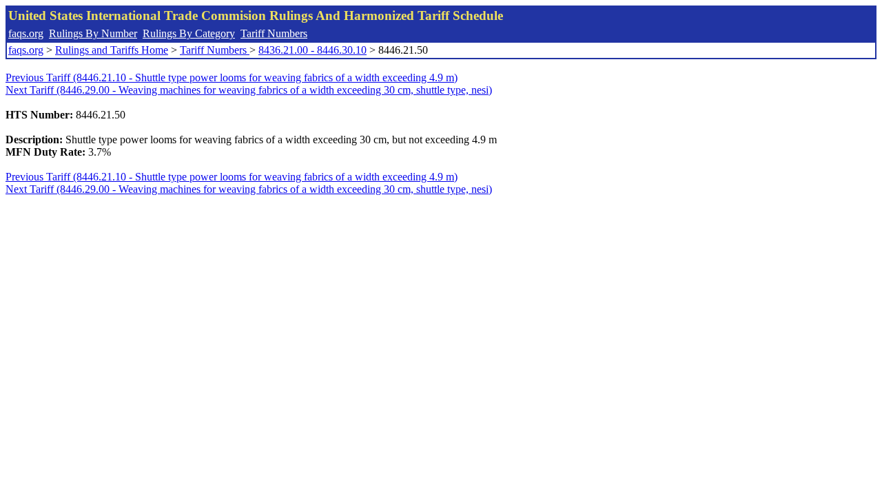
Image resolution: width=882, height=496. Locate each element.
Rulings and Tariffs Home (111, 50)
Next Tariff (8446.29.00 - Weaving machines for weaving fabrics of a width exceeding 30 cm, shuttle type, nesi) (249, 90)
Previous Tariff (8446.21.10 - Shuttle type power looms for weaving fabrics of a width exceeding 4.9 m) (232, 77)
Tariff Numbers (273, 33)
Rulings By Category (189, 33)
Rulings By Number (93, 33)
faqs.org (25, 33)
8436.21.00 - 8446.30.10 (312, 50)
